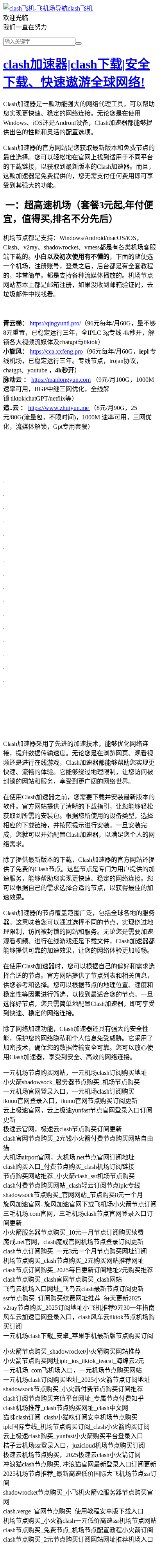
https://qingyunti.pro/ (55, 323)
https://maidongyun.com (61, 379)
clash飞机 (80, 8)
